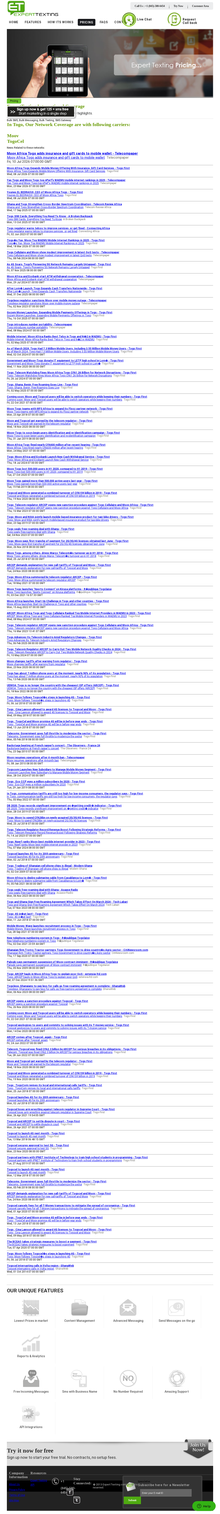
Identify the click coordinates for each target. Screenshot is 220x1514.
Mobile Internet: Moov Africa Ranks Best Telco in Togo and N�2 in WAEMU (51, 339)
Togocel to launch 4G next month (26, 1136)
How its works (60, 22)
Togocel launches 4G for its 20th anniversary (33, 856)
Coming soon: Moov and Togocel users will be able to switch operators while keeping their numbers (64, 399)
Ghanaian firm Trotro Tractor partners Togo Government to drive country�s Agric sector (58, 952)
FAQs (104, 22)
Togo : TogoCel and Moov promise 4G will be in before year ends (44, 724)
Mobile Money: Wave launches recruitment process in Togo (41, 928)
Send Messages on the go (176, 1307)
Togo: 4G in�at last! (19, 916)
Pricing (86, 22)
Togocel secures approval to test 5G (28, 1148)
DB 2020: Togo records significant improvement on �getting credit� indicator (52, 808)
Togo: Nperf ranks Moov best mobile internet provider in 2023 (42, 844)
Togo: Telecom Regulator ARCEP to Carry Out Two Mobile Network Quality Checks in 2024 (59, 652)
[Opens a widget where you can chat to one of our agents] (204, 1506)
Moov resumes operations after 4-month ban (33, 760)
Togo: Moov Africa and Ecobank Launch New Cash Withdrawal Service (48, 459)
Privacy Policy (17, 1489)
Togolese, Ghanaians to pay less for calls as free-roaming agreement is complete (54, 989)
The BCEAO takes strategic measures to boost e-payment (40, 1244)
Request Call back (190, 21)
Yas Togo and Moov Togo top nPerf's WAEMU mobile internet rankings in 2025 (53, 183)
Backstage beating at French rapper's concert (33, 748)
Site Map (14, 1500)
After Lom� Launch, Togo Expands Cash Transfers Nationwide (44, 291)
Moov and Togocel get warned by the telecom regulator (39, 423)
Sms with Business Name (79, 1378)
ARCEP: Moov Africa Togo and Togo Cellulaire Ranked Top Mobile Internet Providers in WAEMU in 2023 (67, 616)
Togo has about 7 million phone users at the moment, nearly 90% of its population (55, 676)
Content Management (79, 1307)
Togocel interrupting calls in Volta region (30, 1268)
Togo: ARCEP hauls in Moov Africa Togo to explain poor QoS (42, 977)
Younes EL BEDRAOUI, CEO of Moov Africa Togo (35, 195)
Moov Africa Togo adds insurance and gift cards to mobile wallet (56, 158)
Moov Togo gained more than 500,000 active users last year (42, 483)
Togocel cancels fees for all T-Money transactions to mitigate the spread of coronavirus (58, 1208)
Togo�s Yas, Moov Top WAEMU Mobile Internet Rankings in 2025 (45, 243)
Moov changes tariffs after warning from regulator (36, 664)
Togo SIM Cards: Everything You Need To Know (34, 219)
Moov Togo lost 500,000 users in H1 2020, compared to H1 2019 (45, 471)
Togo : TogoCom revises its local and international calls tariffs (43, 1088)
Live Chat (144, 19)
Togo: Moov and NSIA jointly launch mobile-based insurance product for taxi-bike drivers (58, 519)
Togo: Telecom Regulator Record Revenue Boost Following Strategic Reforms (52, 832)
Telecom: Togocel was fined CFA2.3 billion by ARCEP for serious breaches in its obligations (60, 1052)
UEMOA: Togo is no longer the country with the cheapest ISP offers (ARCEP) (51, 688)
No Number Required (128, 1378)
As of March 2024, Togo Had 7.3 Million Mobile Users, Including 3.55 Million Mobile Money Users (63, 351)
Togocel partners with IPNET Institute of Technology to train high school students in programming (64, 1160)
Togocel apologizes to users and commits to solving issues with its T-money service (56, 1028)
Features (33, 22)
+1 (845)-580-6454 (68, 1487)
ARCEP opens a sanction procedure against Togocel (37, 1004)
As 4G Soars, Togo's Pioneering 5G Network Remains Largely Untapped (48, 267)
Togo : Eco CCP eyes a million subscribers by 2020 (36, 784)
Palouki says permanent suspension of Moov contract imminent (44, 965)
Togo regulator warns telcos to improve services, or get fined (42, 231)
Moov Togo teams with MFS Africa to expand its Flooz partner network (48, 411)
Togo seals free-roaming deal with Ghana (31, 532)
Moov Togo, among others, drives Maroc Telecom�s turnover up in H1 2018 (51, 556)
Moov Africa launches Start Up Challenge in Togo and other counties (47, 604)
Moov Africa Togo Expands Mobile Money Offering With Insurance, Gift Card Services (56, 171)
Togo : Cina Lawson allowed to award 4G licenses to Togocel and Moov (48, 712)
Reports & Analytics (31, 1343)
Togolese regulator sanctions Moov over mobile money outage (43, 303)
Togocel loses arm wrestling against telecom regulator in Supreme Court (49, 1112)
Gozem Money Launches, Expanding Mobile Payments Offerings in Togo (49, 315)
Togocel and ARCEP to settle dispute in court (33, 1124)
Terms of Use (17, 1495)
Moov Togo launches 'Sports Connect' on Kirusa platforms (41, 592)
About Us (14, 1484)
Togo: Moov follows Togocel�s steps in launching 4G (38, 700)
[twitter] (76, 1500)
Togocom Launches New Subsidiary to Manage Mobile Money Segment (48, 772)
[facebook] (70, 1492)
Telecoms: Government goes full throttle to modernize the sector (44, 736)
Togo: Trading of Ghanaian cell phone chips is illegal (37, 868)
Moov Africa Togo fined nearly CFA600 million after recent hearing (45, 447)
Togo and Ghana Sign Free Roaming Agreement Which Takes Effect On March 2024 (55, 904)
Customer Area (200, 6)
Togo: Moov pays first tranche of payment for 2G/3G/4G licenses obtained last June (55, 544)
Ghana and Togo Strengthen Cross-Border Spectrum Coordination (45, 207)
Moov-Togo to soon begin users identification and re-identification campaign (51, 435)
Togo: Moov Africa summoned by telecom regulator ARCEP (41, 580)
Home (13, 22)
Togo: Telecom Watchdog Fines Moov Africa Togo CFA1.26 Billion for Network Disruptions (59, 375)
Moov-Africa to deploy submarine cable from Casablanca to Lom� (45, 880)
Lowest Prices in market (31, 1307)
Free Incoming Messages (31, 1378)
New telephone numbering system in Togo (31, 940)
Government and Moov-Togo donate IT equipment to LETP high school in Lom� (54, 363)
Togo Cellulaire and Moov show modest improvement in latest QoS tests (49, 255)
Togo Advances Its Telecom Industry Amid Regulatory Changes (44, 640)
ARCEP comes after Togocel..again (27, 1040)
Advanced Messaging (128, 1307)
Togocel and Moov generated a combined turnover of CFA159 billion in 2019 (51, 495)
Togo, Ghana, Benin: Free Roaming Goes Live (33, 387)
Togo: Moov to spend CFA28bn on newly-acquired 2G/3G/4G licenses (47, 820)
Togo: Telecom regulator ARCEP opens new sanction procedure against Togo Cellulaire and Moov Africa (67, 507)
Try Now (178, 6)
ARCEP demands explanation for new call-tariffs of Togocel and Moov (47, 568)
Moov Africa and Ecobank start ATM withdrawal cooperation (42, 279)
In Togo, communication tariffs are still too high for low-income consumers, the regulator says (62, 796)
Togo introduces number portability (27, 327)
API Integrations (31, 1414)
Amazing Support (176, 1378)
